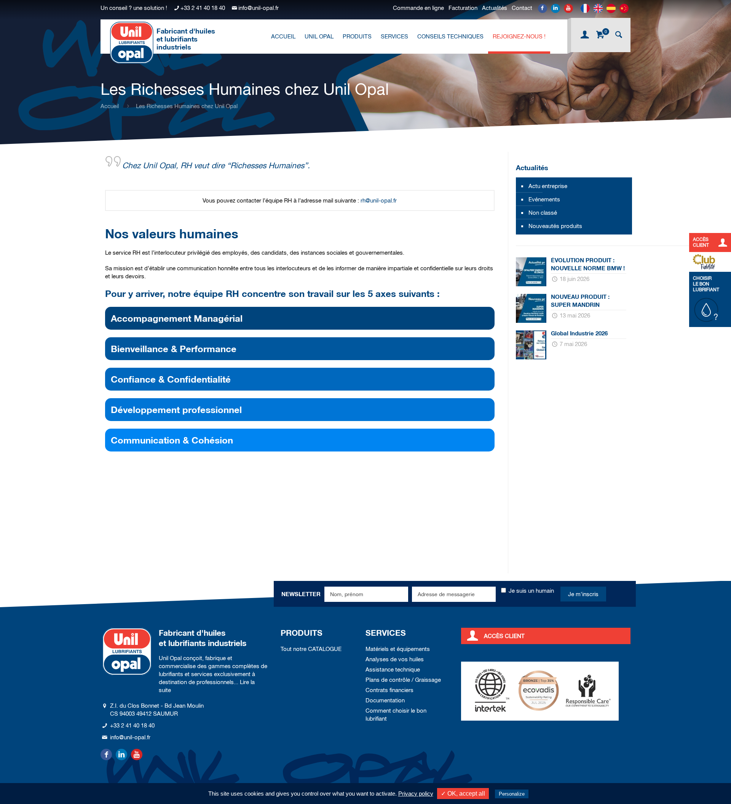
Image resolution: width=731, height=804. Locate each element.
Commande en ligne (418, 8)
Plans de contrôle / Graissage (403, 679)
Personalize (512, 794)
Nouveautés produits (555, 226)
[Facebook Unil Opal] (542, 8)
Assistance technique (393, 669)
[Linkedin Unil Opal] (555, 8)
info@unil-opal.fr (258, 8)
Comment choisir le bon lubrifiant (396, 714)
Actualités (494, 8)
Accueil (110, 106)
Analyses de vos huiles (395, 659)
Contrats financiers (389, 690)
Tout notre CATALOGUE (311, 649)
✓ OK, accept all (463, 793)
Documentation (385, 700)
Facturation (462, 8)
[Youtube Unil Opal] (568, 8)
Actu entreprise (547, 186)
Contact (522, 8)
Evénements (544, 199)
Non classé (542, 212)
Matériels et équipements (398, 649)
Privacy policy (415, 793)
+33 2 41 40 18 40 (202, 8)
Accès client (504, 636)
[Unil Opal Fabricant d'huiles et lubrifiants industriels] (131, 42)
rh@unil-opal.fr (379, 200)
